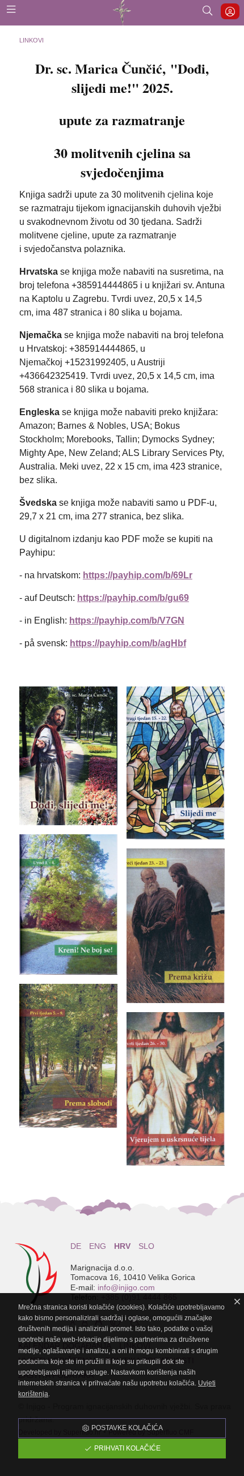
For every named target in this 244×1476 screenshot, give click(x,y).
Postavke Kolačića (126, 1428)
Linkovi (31, 40)
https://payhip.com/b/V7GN (126, 620)
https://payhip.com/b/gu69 (133, 598)
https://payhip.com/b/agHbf (128, 643)
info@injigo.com (126, 1287)
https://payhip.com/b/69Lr (137, 575)
